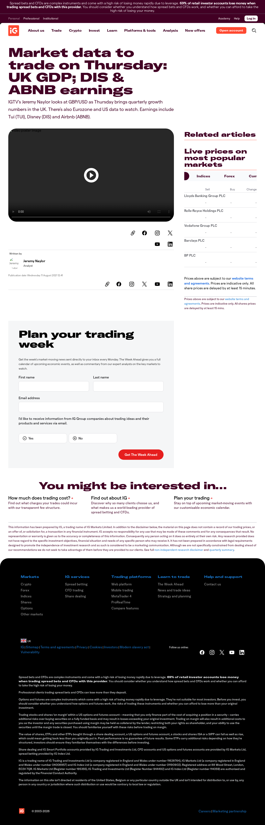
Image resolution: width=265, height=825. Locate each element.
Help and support (223, 577)
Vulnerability (30, 652)
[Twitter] (171, 233)
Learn (112, 30)
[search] (254, 30)
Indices (203, 176)
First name (27, 377)
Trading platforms (131, 577)
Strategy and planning (174, 596)
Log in (251, 18)
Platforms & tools (140, 30)
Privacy (82, 647)
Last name (101, 377)
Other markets (32, 614)
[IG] (13, 30)
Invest (94, 30)
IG (22, 647)
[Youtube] (158, 244)
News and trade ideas (174, 590)
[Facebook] (145, 233)
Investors (111, 647)
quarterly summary (221, 550)
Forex (229, 176)
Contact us (212, 584)
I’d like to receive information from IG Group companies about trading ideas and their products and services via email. (84, 421)
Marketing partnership (229, 811)
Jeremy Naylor (34, 261)
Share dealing (75, 596)
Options (27, 608)
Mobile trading (122, 590)
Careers (205, 811)
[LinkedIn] (171, 244)
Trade (56, 30)
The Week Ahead (170, 584)
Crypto (75, 30)
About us (36, 30)
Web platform (121, 584)
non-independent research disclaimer (178, 550)
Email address (29, 398)
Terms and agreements (57, 647)
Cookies (96, 647)
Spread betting (76, 584)
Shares (26, 602)
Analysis (170, 30)
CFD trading (74, 590)
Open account (231, 30)
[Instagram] (158, 233)
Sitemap (32, 647)
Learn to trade (174, 577)
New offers (195, 30)
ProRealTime (120, 602)
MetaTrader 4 (121, 596)
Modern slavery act (134, 647)
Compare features (125, 608)
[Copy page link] (132, 233)
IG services (77, 577)
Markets (30, 577)
